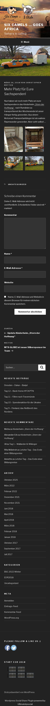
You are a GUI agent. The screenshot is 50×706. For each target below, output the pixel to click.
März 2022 (9, 485)
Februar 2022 (10, 491)
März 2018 (9, 525)
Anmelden (9, 600)
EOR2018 (9, 577)
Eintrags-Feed (11, 606)
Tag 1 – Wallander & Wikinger (23, 444)
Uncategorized (17, 184)
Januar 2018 (10, 537)
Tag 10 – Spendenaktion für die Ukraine (22, 402)
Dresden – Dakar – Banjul (16, 385)
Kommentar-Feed (12, 612)
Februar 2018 (10, 531)
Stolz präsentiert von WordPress (19, 692)
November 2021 (12, 503)
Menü (26, 42)
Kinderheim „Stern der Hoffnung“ (28, 429)
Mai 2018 (8, 514)
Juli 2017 (8, 554)
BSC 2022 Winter (12, 571)
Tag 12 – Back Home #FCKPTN (19, 391)
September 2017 (12, 548)
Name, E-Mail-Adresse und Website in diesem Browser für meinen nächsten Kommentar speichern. (24, 300)
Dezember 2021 (12, 497)
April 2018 (9, 520)
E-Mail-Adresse (13, 268)
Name (8, 254)
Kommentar (10, 215)
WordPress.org (11, 618)
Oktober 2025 (11, 480)
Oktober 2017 (11, 543)
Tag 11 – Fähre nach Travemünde (19, 396)
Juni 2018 (8, 508)
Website (8, 282)
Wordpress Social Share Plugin (19, 700)
